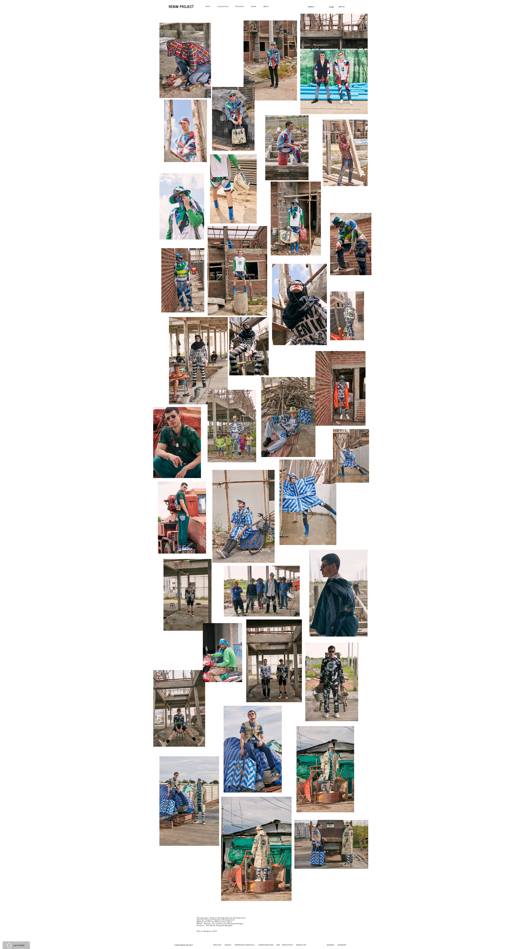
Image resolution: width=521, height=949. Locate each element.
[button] (342, 7)
